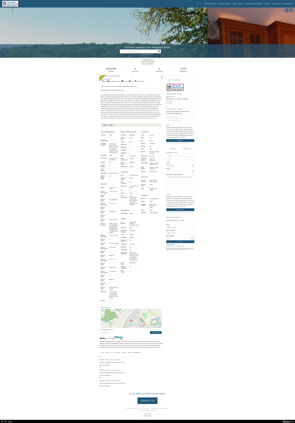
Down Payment (170, 230)
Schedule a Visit (187, 148)
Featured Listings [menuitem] (210, 3)
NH (112, 352)
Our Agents (169, 103)
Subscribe (180, 140)
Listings (107, 352)
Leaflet (146, 327)
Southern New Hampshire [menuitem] (253, 3)
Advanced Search (147, 54)
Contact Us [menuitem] (276, 3)
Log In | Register (287, 3)
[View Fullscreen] (103, 316)
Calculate (180, 241)
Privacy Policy (182, 137)
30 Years (176, 220)
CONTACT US (148, 400)
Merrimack (117, 352)
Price (167, 224)
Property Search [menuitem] (223, 3)
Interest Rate (170, 235)
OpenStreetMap (153, 327)
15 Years (182, 220)
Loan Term (169, 220)
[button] (159, 51)
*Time (168, 168)
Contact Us (169, 101)
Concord (124, 352)
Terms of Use (147, 414)
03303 (129, 352)
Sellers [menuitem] (240, 3)
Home (102, 352)
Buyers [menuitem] (233, 3)
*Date (168, 163)
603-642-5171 (172, 96)
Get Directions (156, 332)
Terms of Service (188, 212)
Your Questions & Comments (174, 174)
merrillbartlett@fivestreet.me (147, 410)
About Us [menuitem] (267, 3)
